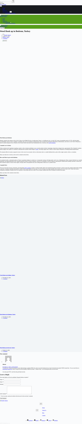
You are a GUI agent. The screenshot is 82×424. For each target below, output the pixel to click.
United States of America (10, 23)
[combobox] (6, 2)
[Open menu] (37, 410)
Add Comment (3, 393)
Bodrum (4, 37)
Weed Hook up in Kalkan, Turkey (7, 275)
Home (4, 18)
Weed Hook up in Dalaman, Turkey (8, 314)
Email (1, 381)
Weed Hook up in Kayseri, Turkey (7, 347)
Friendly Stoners (3, 16)
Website (1, 384)
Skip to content (3, 4)
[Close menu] (41, 404)
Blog (4, 19)
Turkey (7, 37)
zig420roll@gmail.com (7, 369)
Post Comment (3, 398)
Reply (16, 366)
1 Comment (5, 38)
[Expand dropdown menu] (10, 22)
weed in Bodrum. (52, 142)
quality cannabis (27, 167)
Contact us (5, 21)
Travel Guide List (6, 22)
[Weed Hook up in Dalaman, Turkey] (24, 311)
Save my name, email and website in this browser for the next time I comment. (17, 396)
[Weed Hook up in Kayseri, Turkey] (24, 345)
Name (1, 379)
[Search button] (13, 1)
